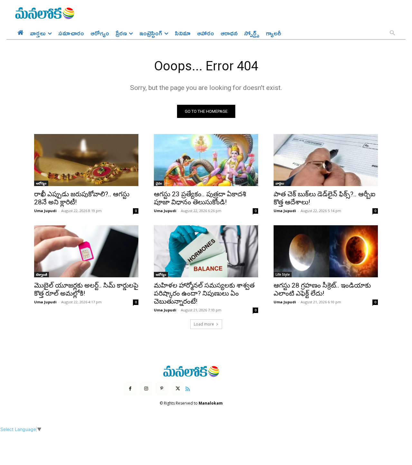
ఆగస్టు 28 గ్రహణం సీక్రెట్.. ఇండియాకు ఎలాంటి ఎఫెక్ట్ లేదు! (322, 289)
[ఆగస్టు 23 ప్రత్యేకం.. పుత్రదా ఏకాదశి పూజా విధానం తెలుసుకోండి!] (206, 160)
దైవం (159, 183)
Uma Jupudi (45, 210)
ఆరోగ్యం (41, 183)
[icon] (187, 388)
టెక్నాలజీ (41, 274)
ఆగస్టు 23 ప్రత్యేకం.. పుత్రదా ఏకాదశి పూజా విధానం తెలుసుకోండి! (200, 198)
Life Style (283, 274)
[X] (178, 388)
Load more (204, 324)
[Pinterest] (161, 388)
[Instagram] (146, 388)
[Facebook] (130, 388)
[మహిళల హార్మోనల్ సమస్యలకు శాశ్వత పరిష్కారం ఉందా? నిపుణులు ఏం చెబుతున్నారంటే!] (206, 251)
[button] (392, 33)
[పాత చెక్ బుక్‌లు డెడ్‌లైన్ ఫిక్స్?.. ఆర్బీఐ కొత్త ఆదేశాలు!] (326, 160)
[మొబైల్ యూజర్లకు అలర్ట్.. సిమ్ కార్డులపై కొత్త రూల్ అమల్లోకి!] (86, 251)
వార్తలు (280, 183)
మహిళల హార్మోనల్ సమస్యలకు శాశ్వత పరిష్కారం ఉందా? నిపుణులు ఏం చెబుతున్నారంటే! (204, 293)
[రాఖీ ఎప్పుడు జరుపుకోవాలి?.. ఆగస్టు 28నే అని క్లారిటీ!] (86, 160)
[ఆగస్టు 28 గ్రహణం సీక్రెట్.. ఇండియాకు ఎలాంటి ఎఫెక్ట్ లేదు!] (326, 251)
